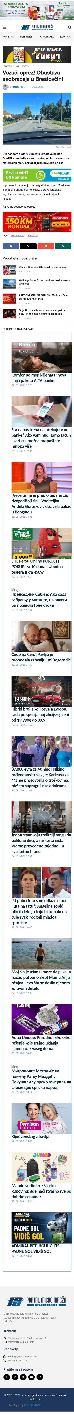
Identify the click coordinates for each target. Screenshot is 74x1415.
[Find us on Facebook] (6, 1377)
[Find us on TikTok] (39, 1377)
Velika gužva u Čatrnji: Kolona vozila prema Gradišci (44, 282)
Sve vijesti (27, 36)
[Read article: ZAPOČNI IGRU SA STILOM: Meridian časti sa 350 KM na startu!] (9, 298)
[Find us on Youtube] (31, 1377)
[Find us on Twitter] (23, 1377)
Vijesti (16, 65)
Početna (8, 36)
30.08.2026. (25, 271)
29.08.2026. (25, 318)
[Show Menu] (4, 27)
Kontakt (66, 36)
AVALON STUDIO (33, 1405)
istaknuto (33, 235)
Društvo (25, 65)
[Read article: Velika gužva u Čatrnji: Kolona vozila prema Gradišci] (9, 284)
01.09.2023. (38, 86)
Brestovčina (17, 235)
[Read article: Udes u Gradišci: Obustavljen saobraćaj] (9, 270)
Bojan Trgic (19, 86)
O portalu (47, 36)
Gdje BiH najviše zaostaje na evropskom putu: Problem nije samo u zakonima (42, 311)
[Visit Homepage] (37, 27)
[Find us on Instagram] (15, 1377)
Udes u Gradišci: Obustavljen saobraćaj (42, 267)
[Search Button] (69, 27)
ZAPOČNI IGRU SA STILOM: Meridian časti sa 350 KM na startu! (43, 296)
